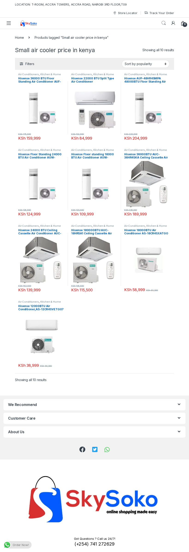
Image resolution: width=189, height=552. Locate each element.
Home (19, 37)
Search (163, 23)
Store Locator (127, 13)
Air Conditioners (28, 74)
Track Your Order (161, 13)
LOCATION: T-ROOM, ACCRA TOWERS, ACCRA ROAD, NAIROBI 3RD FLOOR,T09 (71, 4)
